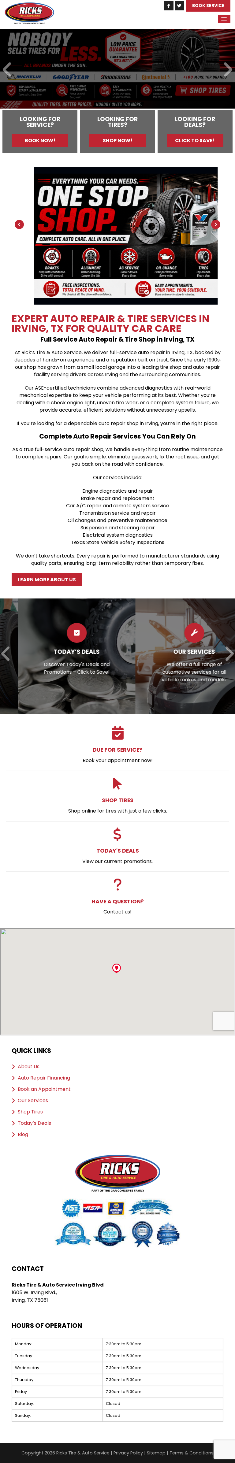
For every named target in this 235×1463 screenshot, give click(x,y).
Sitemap (156, 1453)
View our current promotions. (117, 856)
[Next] (227, 70)
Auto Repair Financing (44, 1078)
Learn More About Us (47, 579)
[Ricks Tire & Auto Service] (29, 5)
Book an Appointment (44, 1089)
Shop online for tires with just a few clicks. (117, 805)
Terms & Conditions (192, 1453)
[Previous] (7, 70)
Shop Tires (30, 1112)
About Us (28, 1066)
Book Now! (40, 140)
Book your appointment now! (118, 755)
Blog (23, 1134)
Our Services (33, 1100)
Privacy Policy (128, 1453)
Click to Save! (195, 140)
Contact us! (117, 907)
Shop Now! (117, 140)
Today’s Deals (34, 1123)
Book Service (208, 6)
